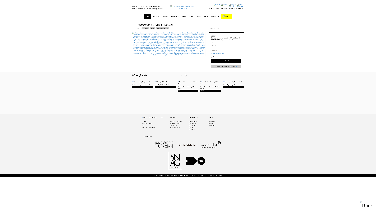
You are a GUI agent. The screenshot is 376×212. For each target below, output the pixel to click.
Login (226, 61)
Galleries (165, 16)
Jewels (148, 16)
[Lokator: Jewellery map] (236, 6)
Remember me (217, 57)
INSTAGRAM (192, 123)
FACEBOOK (192, 127)
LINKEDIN (192, 129)
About (231, 8)
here (237, 66)
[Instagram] (233, 4)
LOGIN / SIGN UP (175, 127)
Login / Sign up (239, 8)
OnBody (152, 28)
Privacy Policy (212, 121)
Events (184, 16)
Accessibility (212, 125)
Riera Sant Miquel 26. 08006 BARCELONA (179, 175)
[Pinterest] (240, 4)
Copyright (211, 123)
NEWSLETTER (193, 121)
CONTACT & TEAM (147, 123)
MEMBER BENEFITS (175, 123)
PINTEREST (192, 125)
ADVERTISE (173, 125)
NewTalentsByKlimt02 (162, 28)
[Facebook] (225, 4)
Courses (198, 16)
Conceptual (146, 28)
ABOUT (144, 121)
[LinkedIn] (217, 4)
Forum (191, 16)
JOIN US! (212, 8)
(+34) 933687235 (202, 175)
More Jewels (140, 75)
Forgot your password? (217, 53)
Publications (215, 16)
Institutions (175, 16)
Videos (206, 16)
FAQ (217, 8)
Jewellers (156, 16)
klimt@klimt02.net (216, 175)
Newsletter (224, 8)
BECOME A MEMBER (176, 121)
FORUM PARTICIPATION (148, 127)
